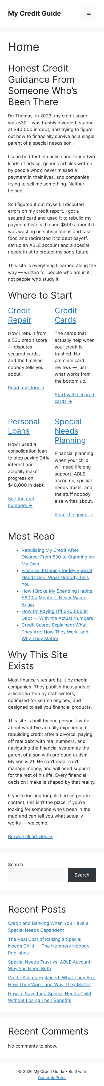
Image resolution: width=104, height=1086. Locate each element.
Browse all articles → (30, 836)
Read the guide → (74, 514)
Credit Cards (66, 315)
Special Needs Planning (70, 431)
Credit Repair (19, 315)
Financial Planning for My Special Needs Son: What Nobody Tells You (57, 577)
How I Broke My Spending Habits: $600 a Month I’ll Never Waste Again (58, 597)
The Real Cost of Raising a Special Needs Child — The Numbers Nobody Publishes (48, 946)
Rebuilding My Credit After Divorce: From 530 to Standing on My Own (58, 557)
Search (15, 864)
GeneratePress (52, 1077)
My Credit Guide (34, 13)
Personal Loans (23, 426)
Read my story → (26, 387)
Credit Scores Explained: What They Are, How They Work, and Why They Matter (55, 631)
